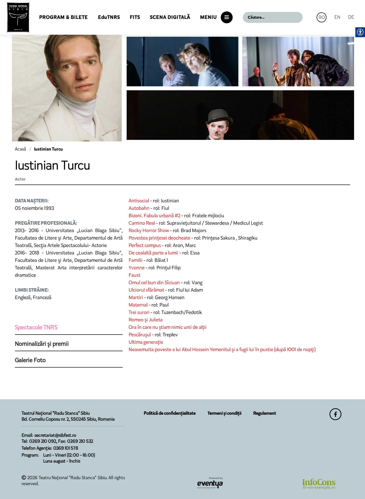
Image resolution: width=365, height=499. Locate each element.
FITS (135, 17)
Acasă (21, 149)
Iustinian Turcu (48, 149)
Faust (134, 275)
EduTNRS (109, 17)
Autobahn (139, 208)
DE (351, 17)
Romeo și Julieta (146, 319)
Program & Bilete (63, 17)
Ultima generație (146, 342)
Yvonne (137, 267)
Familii (136, 260)
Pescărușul (140, 334)
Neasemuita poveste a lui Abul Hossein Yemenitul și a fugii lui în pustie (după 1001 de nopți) (222, 349)
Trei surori (139, 312)
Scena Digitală (170, 17)
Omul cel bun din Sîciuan (154, 282)
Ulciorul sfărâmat (146, 290)
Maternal (138, 305)
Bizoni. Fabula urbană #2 (154, 215)
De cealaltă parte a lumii (153, 253)
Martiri (136, 297)
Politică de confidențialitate (170, 413)
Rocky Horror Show (149, 230)
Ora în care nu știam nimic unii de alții (168, 327)
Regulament (264, 413)
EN (337, 17)
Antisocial (139, 200)
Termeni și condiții (224, 413)
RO (322, 17)
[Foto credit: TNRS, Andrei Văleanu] (182, 61)
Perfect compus (145, 245)
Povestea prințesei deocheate (160, 238)
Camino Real (142, 223)
